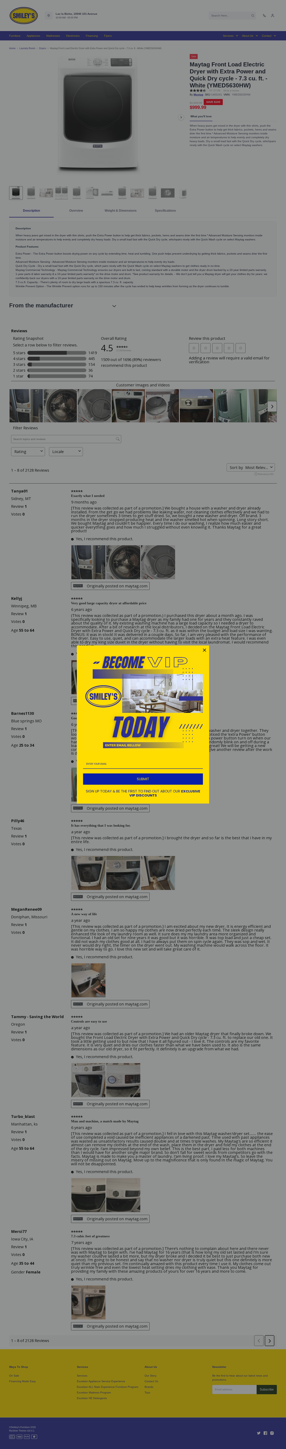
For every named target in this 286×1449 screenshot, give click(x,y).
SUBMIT (143, 779)
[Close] (204, 650)
